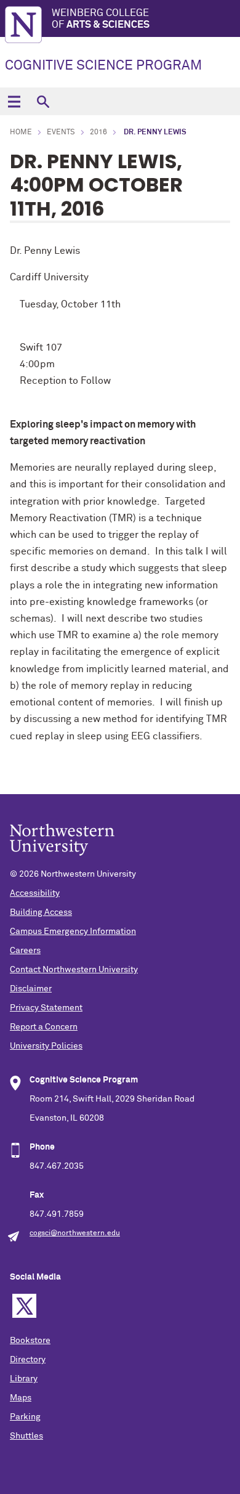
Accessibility (35, 893)
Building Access (41, 912)
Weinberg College (101, 19)
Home (21, 132)
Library (24, 1378)
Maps (20, 1398)
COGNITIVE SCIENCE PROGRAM (103, 66)
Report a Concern (44, 1027)
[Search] (43, 101)
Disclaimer (31, 988)
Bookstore (30, 1340)
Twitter (24, 1306)
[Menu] (14, 101)
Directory (28, 1359)
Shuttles (26, 1436)
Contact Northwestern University (74, 969)
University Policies (46, 1046)
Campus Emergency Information (73, 931)
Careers (25, 950)
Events (61, 132)
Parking (25, 1417)
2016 (98, 132)
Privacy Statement (46, 1008)
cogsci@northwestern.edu (75, 1233)
